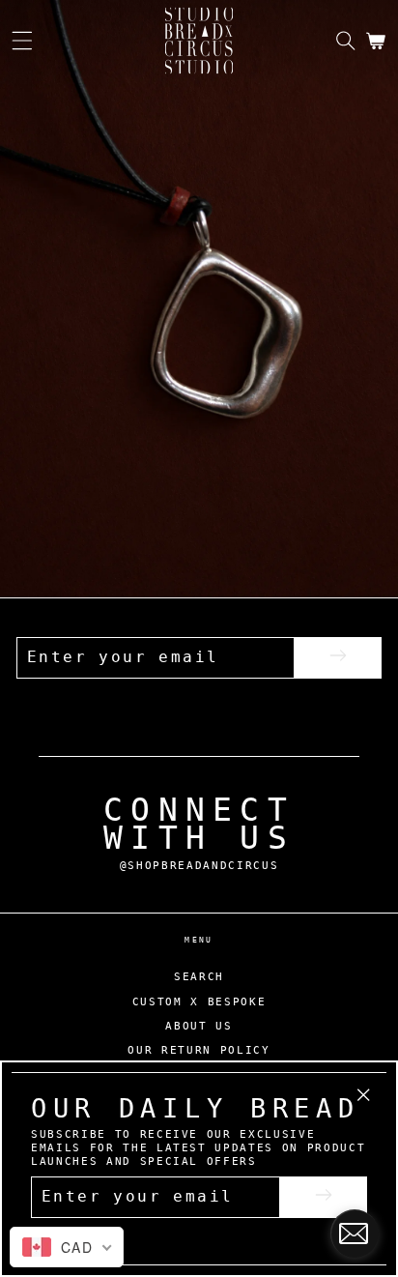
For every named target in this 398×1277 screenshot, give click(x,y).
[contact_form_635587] (354, 1233)
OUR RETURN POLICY (199, 1050)
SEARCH (199, 977)
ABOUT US (198, 1026)
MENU (199, 939)
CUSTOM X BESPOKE (199, 1002)
